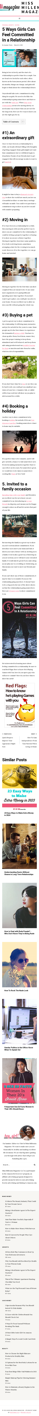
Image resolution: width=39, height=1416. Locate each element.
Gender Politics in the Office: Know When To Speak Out (18, 1049)
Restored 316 (14, 1412)
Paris (13, 474)
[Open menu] (19, 18)
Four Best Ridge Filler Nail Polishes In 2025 (21, 1372)
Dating (17, 25)
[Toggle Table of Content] (22, 121)
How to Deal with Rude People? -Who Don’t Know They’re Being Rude (19, 932)
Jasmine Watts (8, 45)
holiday (13, 420)
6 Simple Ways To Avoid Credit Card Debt (20, 1339)
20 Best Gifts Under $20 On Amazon (18, 1333)
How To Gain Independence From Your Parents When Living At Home (29, 740)
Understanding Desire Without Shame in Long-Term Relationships (18, 873)
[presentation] (19, 787)
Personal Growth (8, 25)
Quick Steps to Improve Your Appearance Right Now (8, 740)
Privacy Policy (26, 1412)
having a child (19, 333)
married (8, 162)
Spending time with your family (13, 495)
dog (23, 384)
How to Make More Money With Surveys (20, 1229)
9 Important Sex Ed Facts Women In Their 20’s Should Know (19, 1108)
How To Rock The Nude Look (16, 990)
